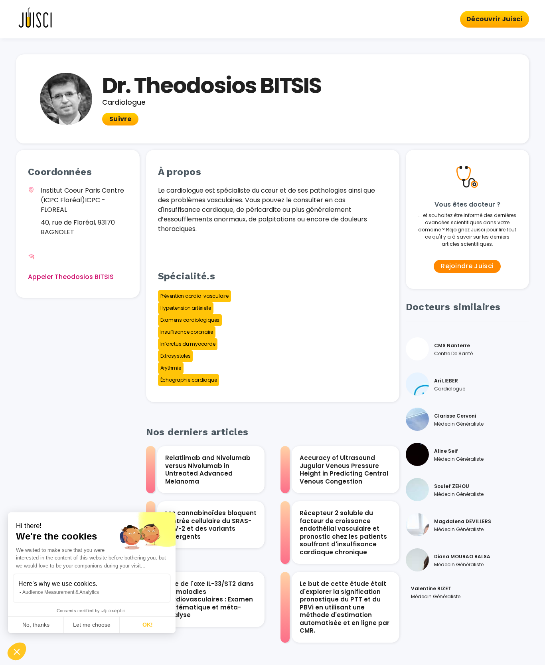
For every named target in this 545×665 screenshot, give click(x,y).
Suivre (120, 118)
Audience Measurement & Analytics (60, 592)
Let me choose (92, 624)
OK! (147, 624)
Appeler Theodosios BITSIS (71, 276)
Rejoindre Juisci (467, 266)
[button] (16, 651)
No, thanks (35, 624)
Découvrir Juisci (494, 19)
